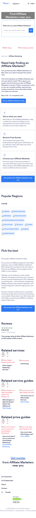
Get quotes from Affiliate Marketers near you (18, 179)
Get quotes (18, 458)
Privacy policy (31, 511)
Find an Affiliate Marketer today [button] (13, 101)
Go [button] (31, 30)
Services (4, 56)
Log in (32, 3)
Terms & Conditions (7, 511)
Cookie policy (20, 511)
